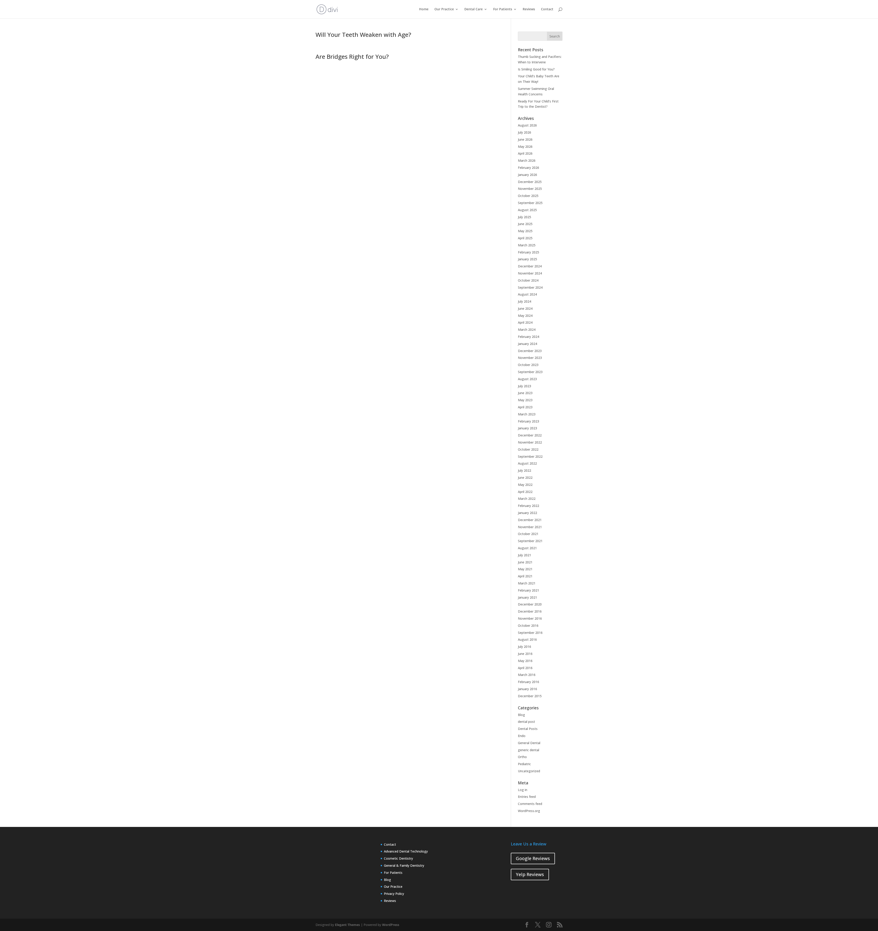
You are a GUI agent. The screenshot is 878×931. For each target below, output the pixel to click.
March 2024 (526, 329)
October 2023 (528, 365)
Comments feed (530, 804)
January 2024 (527, 344)
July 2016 (524, 646)
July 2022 (524, 470)
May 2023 (525, 400)
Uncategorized (529, 771)
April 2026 (525, 153)
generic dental (528, 750)
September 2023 (530, 372)
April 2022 (525, 492)
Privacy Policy (394, 893)
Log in (522, 790)
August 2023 (527, 379)
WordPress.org (529, 811)
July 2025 (524, 217)
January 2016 (527, 689)
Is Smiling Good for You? (536, 69)
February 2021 (528, 590)
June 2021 (525, 562)
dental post (526, 721)
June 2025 (525, 224)
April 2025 (525, 238)
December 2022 (530, 435)
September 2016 (530, 632)
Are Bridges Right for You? (352, 56)
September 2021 (530, 541)
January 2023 (527, 428)
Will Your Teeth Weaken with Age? (363, 34)
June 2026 (525, 139)
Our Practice (444, 9)
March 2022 (526, 498)
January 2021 (527, 597)
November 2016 (530, 618)
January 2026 (527, 174)
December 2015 (530, 696)
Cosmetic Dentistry (398, 858)
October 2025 (528, 196)
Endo (521, 736)
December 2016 (530, 611)
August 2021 (527, 548)
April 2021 (525, 576)
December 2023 (530, 351)
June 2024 (525, 308)
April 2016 (525, 668)
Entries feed (527, 796)
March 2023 (526, 414)
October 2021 (528, 534)
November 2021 (530, 527)
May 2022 (525, 484)
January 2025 (527, 259)
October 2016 (528, 625)
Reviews (529, 9)
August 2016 (527, 639)
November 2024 (530, 273)
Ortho (522, 757)
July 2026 (524, 132)
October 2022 (528, 449)
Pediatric (524, 764)
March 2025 (526, 245)
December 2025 (530, 182)
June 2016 (525, 653)
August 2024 (527, 294)
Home (423, 9)
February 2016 (528, 682)
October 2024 (528, 280)
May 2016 (525, 661)
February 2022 (528, 505)
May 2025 (525, 231)
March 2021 (526, 583)
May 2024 (525, 315)
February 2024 (528, 336)
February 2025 (528, 252)
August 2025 (527, 210)
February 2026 (528, 167)
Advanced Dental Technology (406, 851)
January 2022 (527, 513)
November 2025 (530, 188)
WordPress (390, 925)
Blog (521, 715)
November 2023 (530, 357)
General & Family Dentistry (404, 865)
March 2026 (526, 160)
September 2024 (530, 287)
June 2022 (525, 477)
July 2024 (524, 301)
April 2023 (525, 407)
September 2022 (530, 456)
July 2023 (524, 386)
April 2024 (525, 322)
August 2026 (527, 125)
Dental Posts (528, 729)
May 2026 (525, 146)
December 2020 (530, 604)
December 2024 (530, 266)
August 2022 (527, 463)
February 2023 (528, 421)
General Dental (529, 743)
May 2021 (525, 569)
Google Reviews (533, 858)
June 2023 (525, 393)
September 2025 (530, 203)
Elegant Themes (347, 925)
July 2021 (524, 555)
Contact (547, 9)
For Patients (502, 9)
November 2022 (530, 442)
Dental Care (473, 9)
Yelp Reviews (530, 874)
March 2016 (526, 675)
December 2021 (530, 520)
